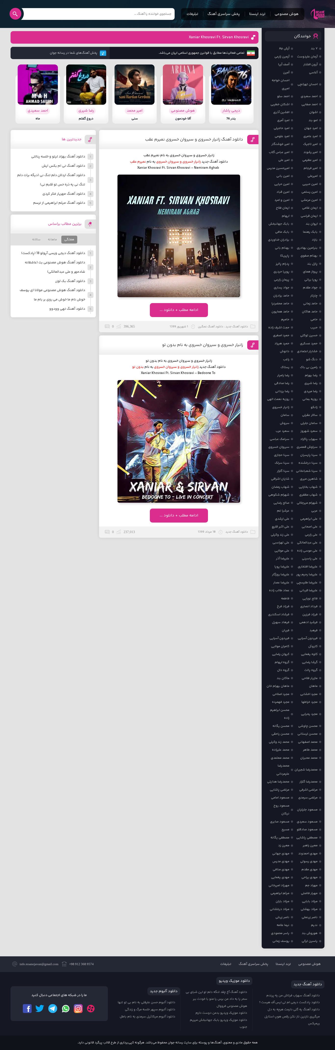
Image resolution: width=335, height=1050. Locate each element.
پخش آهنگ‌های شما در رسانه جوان (73, 53)
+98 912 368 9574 (81, 964)
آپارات (91, 1008)
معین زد (283, 845)
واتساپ (65, 1008)
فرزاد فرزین (310, 614)
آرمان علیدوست (307, 56)
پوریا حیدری (281, 271)
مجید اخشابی (309, 694)
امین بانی (282, 176)
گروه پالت (311, 670)
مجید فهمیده (280, 702)
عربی (314, 510)
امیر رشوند (310, 152)
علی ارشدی (282, 518)
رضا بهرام (311, 375)
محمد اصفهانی (308, 742)
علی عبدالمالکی (307, 542)
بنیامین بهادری (307, 247)
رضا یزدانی (282, 391)
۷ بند (314, 48)
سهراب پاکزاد (309, 439)
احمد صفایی (309, 104)
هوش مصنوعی (287, 14)
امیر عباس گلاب (279, 152)
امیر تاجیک (310, 144)
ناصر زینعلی (310, 917)
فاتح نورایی (310, 598)
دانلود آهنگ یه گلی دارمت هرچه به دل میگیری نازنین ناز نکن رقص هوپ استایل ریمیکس (292, 1016)
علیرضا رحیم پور (307, 574)
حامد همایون (280, 311)
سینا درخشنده (308, 463)
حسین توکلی (309, 335)
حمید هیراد (281, 343)
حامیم (285, 319)
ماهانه (52, 239)
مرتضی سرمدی (308, 797)
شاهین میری (309, 478)
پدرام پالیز (282, 263)
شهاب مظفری (308, 494)
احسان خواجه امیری (280, 84)
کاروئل (313, 646)
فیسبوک (27, 1008)
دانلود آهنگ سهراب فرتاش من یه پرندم (293, 995)
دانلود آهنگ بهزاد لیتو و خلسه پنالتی (58, 156)
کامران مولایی (280, 646)
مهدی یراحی (309, 877)
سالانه (36, 239)
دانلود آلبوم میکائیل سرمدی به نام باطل (147, 1016)
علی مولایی (281, 550)
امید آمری (283, 120)
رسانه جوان (317, 14)
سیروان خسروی (278, 447)
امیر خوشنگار (280, 144)
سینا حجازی (281, 455)
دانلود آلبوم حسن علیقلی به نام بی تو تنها (146, 1002)
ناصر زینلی (282, 917)
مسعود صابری (279, 821)
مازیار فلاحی (310, 678)
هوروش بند (310, 933)
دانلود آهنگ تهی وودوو (67, 309)
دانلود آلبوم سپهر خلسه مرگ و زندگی (150, 1009)
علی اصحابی (310, 526)
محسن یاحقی (280, 733)
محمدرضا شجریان (306, 769)
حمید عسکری (309, 343)
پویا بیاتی (311, 279)
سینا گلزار (283, 471)
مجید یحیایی (309, 714)
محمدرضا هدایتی (278, 781)
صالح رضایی (281, 502)
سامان (285, 415)
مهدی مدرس (280, 861)
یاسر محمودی (280, 933)
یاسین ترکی (310, 941)
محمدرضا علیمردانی (282, 769)
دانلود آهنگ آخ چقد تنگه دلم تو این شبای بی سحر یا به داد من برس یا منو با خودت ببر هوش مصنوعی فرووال (216, 999)
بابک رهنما (310, 232)
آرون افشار (310, 64)
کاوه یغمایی (309, 654)
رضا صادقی (281, 383)
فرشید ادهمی (308, 622)
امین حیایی (281, 184)
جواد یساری (281, 287)
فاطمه (285, 598)
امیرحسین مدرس (278, 168)
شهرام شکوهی (278, 494)
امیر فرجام (311, 168)
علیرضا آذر (282, 558)
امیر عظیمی (310, 160)
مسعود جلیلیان (307, 809)
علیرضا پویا (281, 566)
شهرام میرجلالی (307, 502)
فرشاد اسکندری (278, 614)
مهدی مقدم (309, 869)
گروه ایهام (282, 662)
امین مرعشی (309, 200)
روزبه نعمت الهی (278, 399)
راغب (286, 359)
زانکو (314, 407)
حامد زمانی (310, 303)
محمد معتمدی (280, 757)
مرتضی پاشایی (279, 789)
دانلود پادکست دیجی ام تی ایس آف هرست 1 (289, 1002)
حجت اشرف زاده (278, 327)
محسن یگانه (280, 726)
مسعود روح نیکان (281, 809)
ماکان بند (283, 678)
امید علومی (282, 136)
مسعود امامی (280, 797)
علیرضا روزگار (280, 574)
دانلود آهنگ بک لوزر (70, 281)
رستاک (285, 367)
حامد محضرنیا (280, 303)
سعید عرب (282, 431)
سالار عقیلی (310, 415)
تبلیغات (192, 14)
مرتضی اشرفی (308, 789)
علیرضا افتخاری (308, 566)
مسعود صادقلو (307, 829)
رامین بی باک (309, 367)
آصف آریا (283, 64)
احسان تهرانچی (307, 84)
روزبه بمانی (310, 399)
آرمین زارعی (281, 56)
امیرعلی (313, 176)
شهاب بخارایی (308, 487)
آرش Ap (284, 48)
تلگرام (52, 1008)
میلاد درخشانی (279, 909)
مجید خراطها (309, 702)
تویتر (40, 1008)
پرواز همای (310, 271)
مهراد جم (311, 885)
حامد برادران (281, 295)
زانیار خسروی (280, 407)
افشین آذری (281, 112)
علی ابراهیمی (309, 518)
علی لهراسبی (280, 542)
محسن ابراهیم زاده (279, 714)
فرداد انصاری (309, 606)
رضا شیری (311, 383)
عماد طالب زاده (279, 590)
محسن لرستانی (307, 733)
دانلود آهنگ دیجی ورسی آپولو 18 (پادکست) (53, 253)
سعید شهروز (309, 431)
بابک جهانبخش (279, 223)
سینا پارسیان (309, 455)
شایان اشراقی (280, 478)
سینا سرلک (282, 463)
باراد (315, 239)
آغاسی (313, 72)
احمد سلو (283, 96)
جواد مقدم (310, 287)
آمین (286, 72)
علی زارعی (311, 534)
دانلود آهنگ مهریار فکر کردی (63, 194)
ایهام (285, 216)
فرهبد (313, 630)
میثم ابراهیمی (280, 893)
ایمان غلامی (310, 207)
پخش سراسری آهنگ (223, 14)
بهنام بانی (282, 247)
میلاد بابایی (310, 901)
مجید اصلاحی (280, 694)
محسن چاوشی (308, 726)
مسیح (285, 829)
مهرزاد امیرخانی (279, 885)
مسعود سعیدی (307, 821)
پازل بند (312, 263)
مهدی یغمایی (280, 877)
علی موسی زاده (307, 550)
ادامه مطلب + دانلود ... (179, 310)
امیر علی (283, 160)
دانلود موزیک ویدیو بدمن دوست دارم (221, 1013)
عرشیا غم (283, 510)
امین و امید (281, 200)
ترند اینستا (257, 14)
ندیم (314, 925)
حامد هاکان (310, 311)
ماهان (313, 686)
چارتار (314, 295)
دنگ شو (312, 359)
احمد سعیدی (309, 96)
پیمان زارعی (281, 279)
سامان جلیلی (309, 423)
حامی (314, 319)
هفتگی (69, 239)
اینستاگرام (78, 1008)
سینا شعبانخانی (307, 471)
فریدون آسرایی (308, 638)
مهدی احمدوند (308, 853)
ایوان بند (312, 223)
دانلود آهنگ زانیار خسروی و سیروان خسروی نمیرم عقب (194, 139)
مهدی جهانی (280, 853)
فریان (285, 630)
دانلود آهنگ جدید (212, 367)
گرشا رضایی (310, 662)
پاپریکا (284, 255)
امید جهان (311, 128)
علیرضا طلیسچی (307, 582)
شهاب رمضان (280, 487)
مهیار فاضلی (309, 893)
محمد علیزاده (280, 749)
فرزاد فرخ (283, 606)
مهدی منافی (281, 869)
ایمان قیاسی (309, 216)
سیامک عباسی (279, 439)
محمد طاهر (310, 749)
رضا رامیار (283, 375)
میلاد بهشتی (309, 909)
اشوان (313, 112)
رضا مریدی (311, 391)
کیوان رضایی (280, 654)
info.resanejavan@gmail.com (39, 964)
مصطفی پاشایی (307, 837)
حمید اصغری (281, 335)
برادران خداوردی (278, 239)
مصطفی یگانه (280, 837)
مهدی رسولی (309, 861)
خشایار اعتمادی (307, 351)
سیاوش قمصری (307, 447)
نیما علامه (283, 925)
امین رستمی (309, 192)
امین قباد (282, 192)
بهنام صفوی (309, 255)
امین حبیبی (310, 184)
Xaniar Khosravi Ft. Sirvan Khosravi (219, 37)
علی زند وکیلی (280, 534)
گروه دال (283, 670)
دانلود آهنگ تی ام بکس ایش (63, 166)
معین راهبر (310, 845)
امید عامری (310, 136)
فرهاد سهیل (280, 622)
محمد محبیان (309, 757)
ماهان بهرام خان (278, 686)
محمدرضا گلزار (308, 781)
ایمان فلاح (282, 207)
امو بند (313, 120)
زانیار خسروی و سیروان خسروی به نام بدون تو (202, 345)
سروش (284, 423)
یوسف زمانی (280, 941)
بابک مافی (282, 232)
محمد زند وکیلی (279, 742)
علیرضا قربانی (308, 590)
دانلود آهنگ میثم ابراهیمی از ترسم (59, 203)
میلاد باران (282, 901)
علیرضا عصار (281, 582)
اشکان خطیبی (280, 104)
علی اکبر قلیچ (280, 526)
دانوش (284, 351)
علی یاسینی (310, 558)
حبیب (314, 327)
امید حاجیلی (281, 128)
